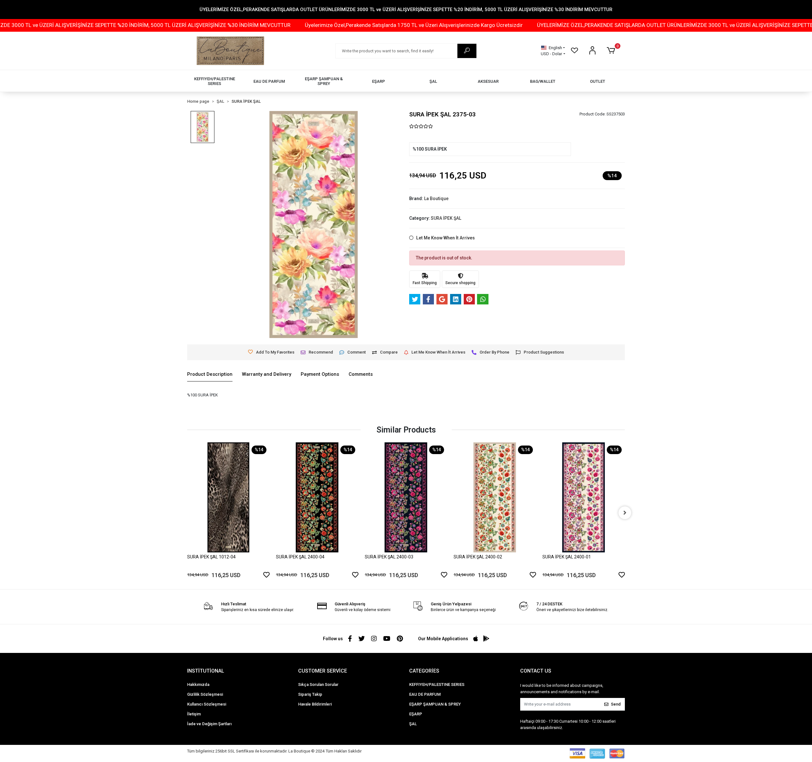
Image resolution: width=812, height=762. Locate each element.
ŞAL (413, 723)
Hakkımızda (198, 684)
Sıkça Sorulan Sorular (318, 684)
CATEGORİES (424, 671)
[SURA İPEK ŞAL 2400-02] (495, 497)
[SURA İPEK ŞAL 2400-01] (583, 497)
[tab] (209, 374)
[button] (612, 50)
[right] (625, 513)
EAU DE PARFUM (425, 694)
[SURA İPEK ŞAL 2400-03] (406, 497)
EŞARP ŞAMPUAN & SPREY (435, 704)
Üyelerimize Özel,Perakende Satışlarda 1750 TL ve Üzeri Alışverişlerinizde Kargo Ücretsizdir (350, 25)
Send (616, 704)
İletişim (194, 714)
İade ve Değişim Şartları (209, 723)
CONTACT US (535, 671)
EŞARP (415, 714)
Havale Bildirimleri (315, 704)
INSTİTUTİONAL (205, 671)
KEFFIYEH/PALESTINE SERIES (436, 684)
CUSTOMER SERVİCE (322, 671)
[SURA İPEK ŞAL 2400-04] (317, 497)
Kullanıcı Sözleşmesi (206, 704)
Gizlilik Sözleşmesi (205, 694)
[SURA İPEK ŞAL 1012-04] (228, 497)
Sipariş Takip (310, 694)
